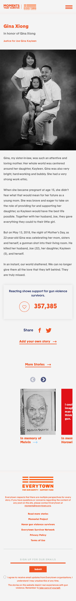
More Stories (35, 364)
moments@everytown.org (38, 506)
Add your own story (35, 341)
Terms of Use (38, 540)
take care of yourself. (49, 588)
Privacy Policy (38, 535)
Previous (32, 379)
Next (43, 379)
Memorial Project (38, 519)
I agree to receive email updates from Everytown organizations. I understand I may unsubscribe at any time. (39, 579)
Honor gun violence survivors (38, 524)
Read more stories (38, 514)
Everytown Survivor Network (38, 530)
